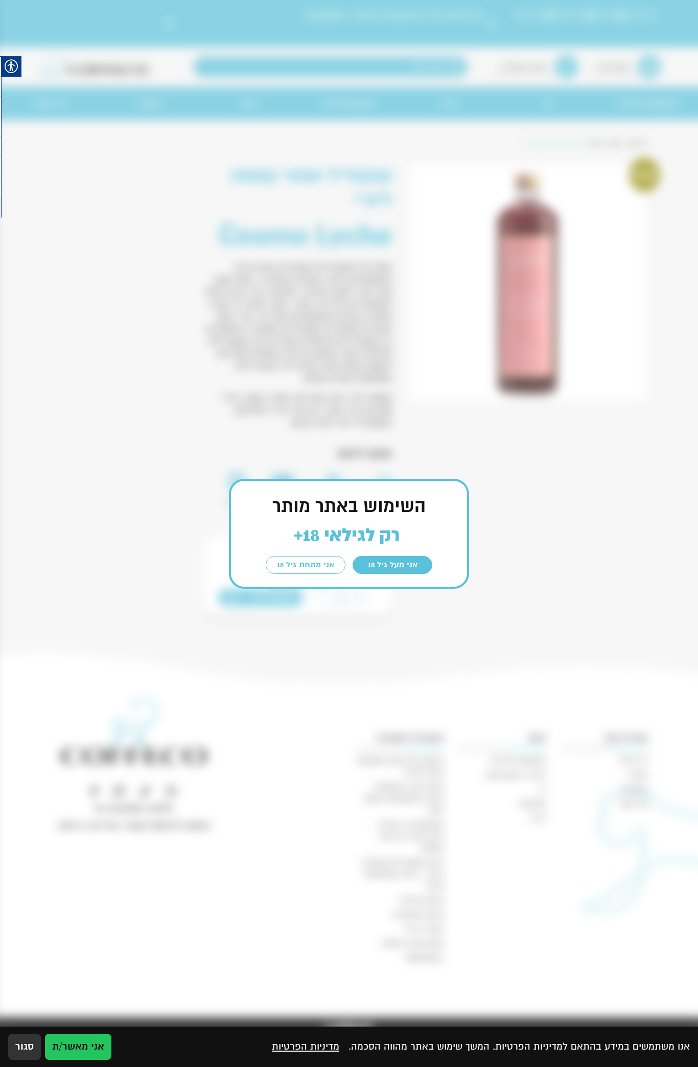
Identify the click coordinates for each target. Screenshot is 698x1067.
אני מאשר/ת (78, 1046)
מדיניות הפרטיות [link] (305, 1046)
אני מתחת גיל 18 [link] (305, 565)
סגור (24, 1046)
